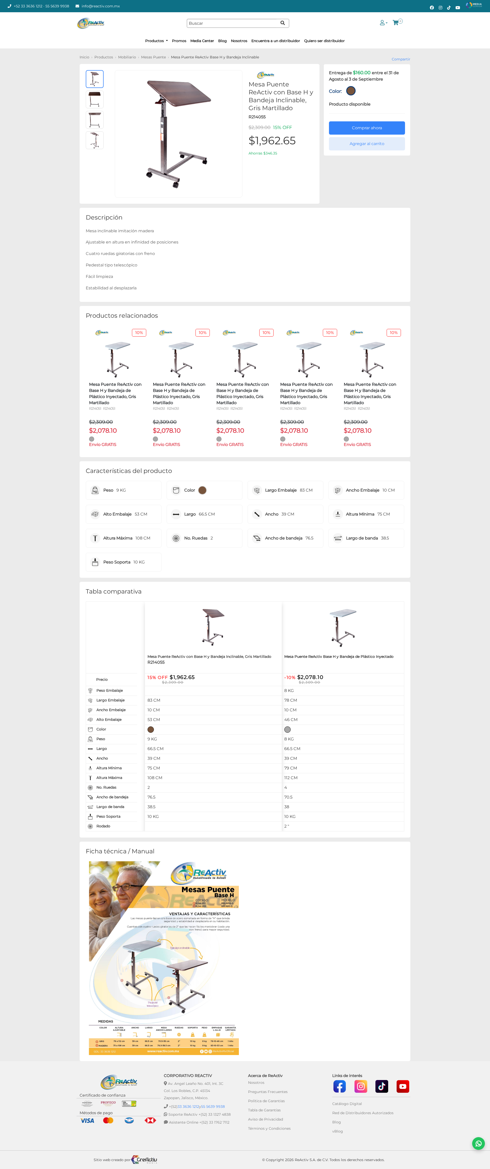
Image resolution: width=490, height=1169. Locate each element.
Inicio (84, 57)
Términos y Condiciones (269, 1128)
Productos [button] (155, 40)
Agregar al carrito (367, 143)
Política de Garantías (266, 1101)
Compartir (401, 59)
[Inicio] (91, 23)
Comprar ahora (367, 127)
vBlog (337, 1131)
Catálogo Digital (347, 1103)
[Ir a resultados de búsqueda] (282, 23)
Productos (103, 57)
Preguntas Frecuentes (268, 1091)
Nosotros (239, 40)
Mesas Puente (153, 57)
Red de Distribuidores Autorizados (363, 1113)
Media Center (202, 40)
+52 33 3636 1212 (28, 6)
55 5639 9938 (57, 6)
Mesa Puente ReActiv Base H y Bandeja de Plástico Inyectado (339, 656)
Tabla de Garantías (264, 1110)
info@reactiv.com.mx (101, 6)
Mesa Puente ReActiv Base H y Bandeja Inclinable (215, 57)
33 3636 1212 (188, 1106)
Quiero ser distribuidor (324, 40)
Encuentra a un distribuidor (275, 40)
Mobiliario (127, 57)
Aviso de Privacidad (265, 1119)
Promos (179, 40)
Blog (222, 40)
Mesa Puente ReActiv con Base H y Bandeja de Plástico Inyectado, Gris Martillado (115, 393)
